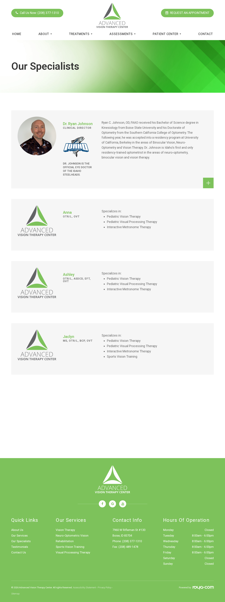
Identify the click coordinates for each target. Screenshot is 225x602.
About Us (17, 530)
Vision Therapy (65, 530)
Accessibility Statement (84, 587)
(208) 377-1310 (132, 541)
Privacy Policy (104, 587)
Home (16, 34)
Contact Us (18, 552)
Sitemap (15, 593)
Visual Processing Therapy (73, 552)
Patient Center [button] (165, 34)
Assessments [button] (121, 34)
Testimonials (19, 547)
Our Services (19, 535)
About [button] (43, 34)
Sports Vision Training (70, 547)
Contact (205, 34)
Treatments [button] (79, 34)
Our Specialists (21, 541)
